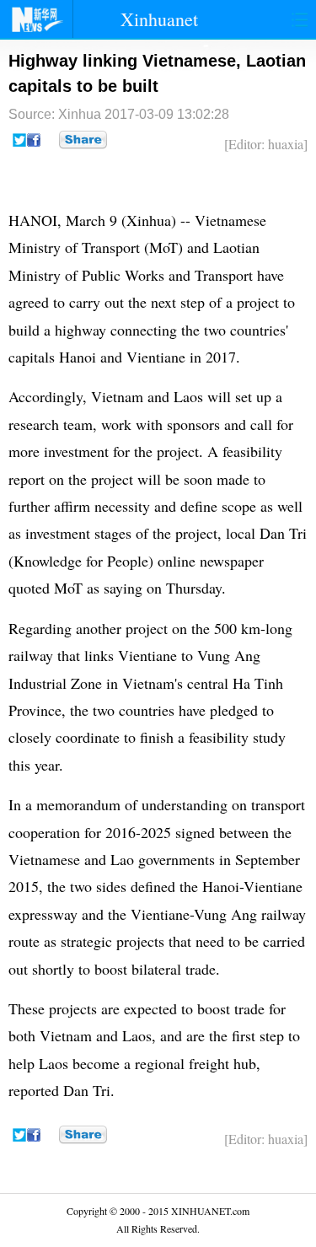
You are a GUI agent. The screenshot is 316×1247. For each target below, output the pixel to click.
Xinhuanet (159, 19)
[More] (83, 140)
